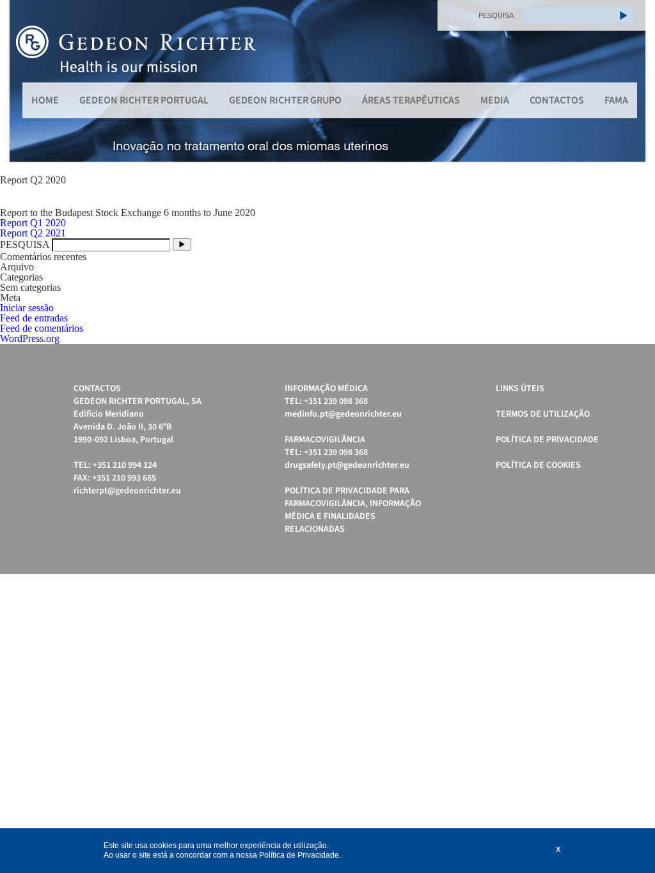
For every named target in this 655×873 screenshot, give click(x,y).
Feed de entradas (34, 318)
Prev (26, 81)
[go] (623, 15)
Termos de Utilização (543, 414)
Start (629, 177)
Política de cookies (538, 465)
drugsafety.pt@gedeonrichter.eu (347, 465)
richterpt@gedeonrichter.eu (127, 490)
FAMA (616, 100)
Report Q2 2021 (33, 233)
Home (45, 100)
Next (629, 81)
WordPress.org (29, 338)
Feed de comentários (41, 328)
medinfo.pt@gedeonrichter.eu (343, 414)
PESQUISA (496, 15)
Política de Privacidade (547, 439)
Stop (639, 177)
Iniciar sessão (27, 307)
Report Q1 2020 (33, 222)
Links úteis (520, 388)
